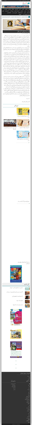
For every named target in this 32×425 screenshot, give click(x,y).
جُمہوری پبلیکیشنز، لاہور (26, 14)
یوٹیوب (29, 377)
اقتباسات (5, 9)
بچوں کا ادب (11, 11)
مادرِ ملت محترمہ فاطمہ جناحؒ (27, 399)
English (20, 14)
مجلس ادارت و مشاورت (24, 0)
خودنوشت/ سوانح (17, 11)
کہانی (3, 11)
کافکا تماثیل (9, 12)
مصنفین (26, 9)
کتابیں (23, 9)
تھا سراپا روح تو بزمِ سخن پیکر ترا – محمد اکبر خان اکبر (24, 127)
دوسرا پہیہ (14, 389)
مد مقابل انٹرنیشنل (13, 385)
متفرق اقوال (29, 403)
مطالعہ (13, 9)
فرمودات (28, 11)
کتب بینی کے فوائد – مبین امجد (19, 300)
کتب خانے (16, 9)
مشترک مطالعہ (20, 12)
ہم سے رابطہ (20, 0)
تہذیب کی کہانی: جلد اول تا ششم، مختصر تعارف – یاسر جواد (23, 201)
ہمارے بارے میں (28, 0)
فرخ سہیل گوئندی (28, 402)
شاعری (25, 12)
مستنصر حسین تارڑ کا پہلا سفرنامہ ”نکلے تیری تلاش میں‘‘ (17, 296)
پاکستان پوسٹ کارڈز (13, 386)
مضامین (9, 9)
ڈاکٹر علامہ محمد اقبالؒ (28, 396)
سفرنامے (22, 11)
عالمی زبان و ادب (14, 12)
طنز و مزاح (28, 12)
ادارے (20, 9)
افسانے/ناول (7, 11)
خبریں (25, 11)
